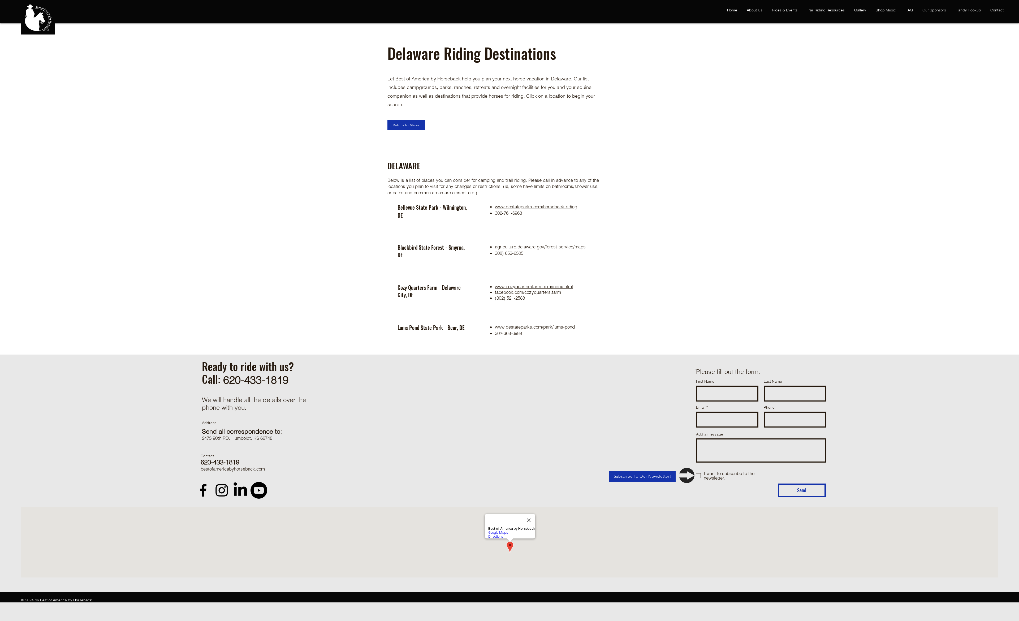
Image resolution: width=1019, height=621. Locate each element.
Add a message (709, 434)
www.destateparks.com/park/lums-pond (535, 327)
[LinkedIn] (240, 490)
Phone (769, 407)
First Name (705, 381)
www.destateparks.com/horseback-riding (536, 206)
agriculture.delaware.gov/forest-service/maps (540, 246)
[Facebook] (203, 490)
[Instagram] (221, 490)
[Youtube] (259, 490)
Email (700, 407)
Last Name (773, 381)
